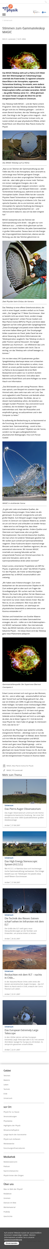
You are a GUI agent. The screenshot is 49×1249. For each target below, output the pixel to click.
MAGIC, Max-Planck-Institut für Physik (20, 766)
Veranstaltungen (10, 1116)
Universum (8, 20)
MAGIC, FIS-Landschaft (15, 770)
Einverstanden (11, 1243)
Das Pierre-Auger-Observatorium (23, 808)
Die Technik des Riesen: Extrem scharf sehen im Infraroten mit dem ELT (24, 921)
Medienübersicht (10, 1162)
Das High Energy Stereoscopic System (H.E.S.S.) (21, 863)
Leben (6, 1084)
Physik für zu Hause (11, 1112)
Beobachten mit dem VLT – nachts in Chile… (23, 976)
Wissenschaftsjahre (11, 1130)
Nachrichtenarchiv (11, 1171)
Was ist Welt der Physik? (13, 1189)
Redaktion (8, 1194)
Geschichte (8, 1216)
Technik (7, 1089)
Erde (5, 1094)
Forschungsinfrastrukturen (14, 1148)
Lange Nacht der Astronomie (15, 1134)
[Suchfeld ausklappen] (45, 1)
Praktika (7, 1212)
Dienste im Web (10, 1203)
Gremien (7, 1198)
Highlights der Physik (12, 1125)
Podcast (7, 1166)
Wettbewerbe (9, 1143)
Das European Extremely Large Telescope (21, 1032)
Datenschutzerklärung (13, 1239)
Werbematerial (9, 1207)
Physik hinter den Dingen (14, 1175)
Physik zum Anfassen (12, 1139)
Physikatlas (8, 1121)
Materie (7, 1080)
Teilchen (7, 1075)
